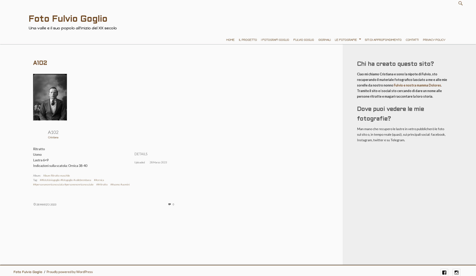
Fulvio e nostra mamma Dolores (417, 85)
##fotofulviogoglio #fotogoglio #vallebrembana (65, 180)
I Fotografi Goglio (275, 40)
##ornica (99, 180)
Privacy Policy (434, 40)
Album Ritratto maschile (56, 175)
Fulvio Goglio (303, 40)
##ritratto (102, 184)
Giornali (324, 40)
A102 (40, 63)
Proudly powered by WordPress (69, 272)
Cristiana (53, 137)
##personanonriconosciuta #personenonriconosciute (63, 184)
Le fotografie (346, 40)
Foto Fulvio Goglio (27, 272)
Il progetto (248, 40)
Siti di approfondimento (383, 40)
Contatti (412, 40)
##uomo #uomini (120, 184)
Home (230, 40)
